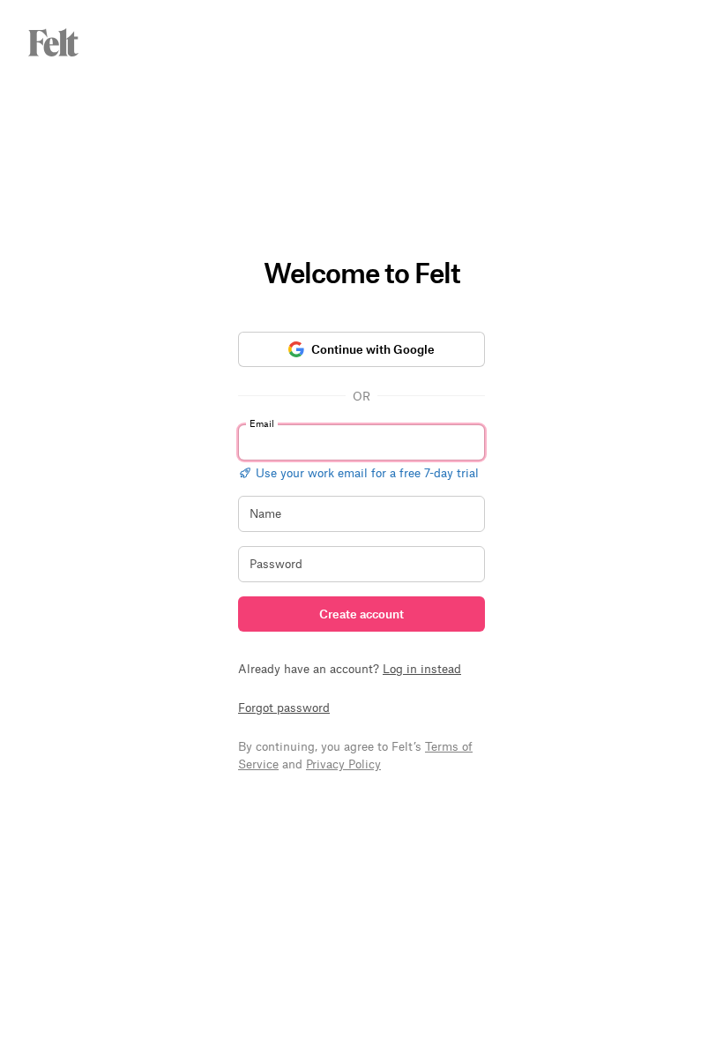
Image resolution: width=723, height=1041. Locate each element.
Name (265, 513)
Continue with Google (373, 348)
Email (262, 423)
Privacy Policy (343, 763)
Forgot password (284, 707)
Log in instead (422, 668)
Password (276, 563)
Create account (361, 613)
